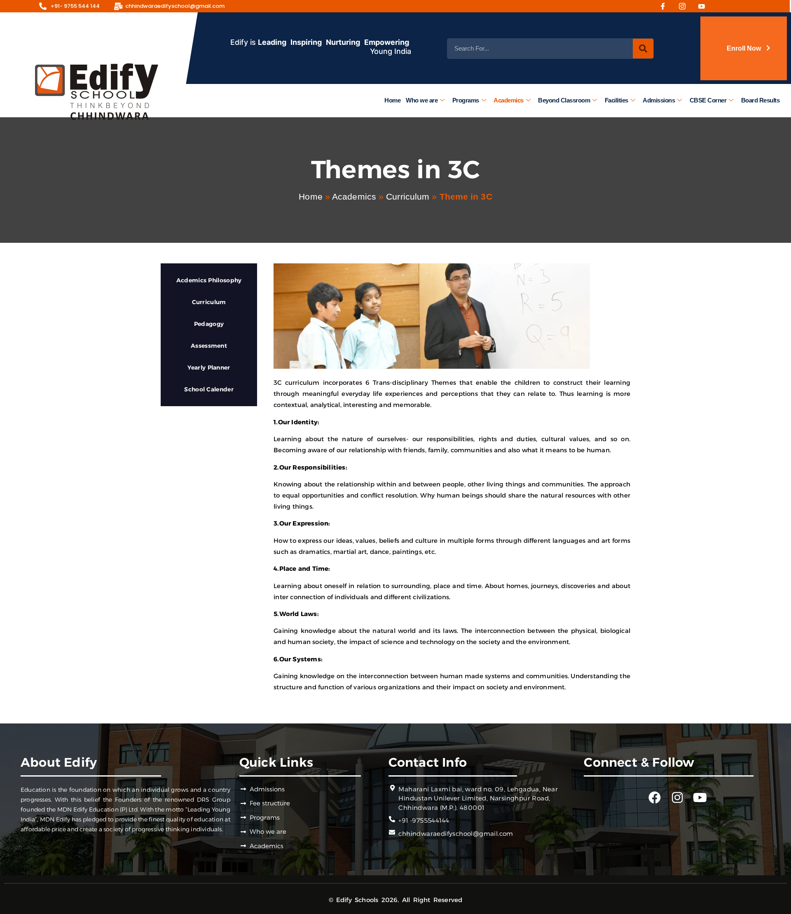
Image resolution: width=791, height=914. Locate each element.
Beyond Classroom (564, 100)
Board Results (760, 100)
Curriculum (407, 196)
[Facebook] (666, 6)
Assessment (209, 345)
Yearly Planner (208, 367)
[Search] (643, 48)
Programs (465, 100)
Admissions (659, 100)
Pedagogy (209, 324)
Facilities (616, 100)
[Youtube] (704, 6)
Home (392, 100)
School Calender (209, 389)
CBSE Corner (708, 100)
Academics (509, 100)
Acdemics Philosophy (209, 280)
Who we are (422, 100)
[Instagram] (685, 6)
